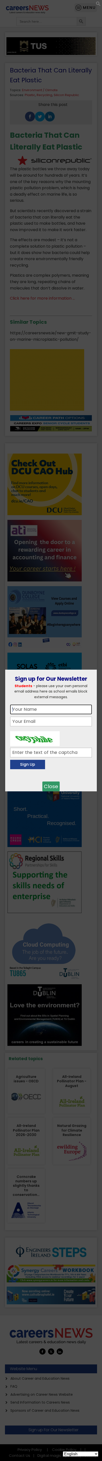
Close (51, 786)
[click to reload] (35, 737)
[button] (98, 5)
